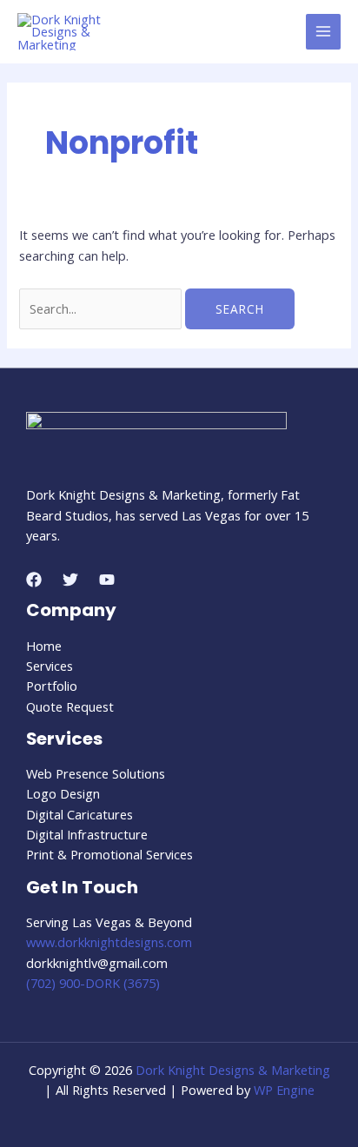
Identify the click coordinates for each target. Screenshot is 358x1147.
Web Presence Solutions (95, 773)
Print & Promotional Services (109, 854)
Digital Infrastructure (87, 834)
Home (44, 645)
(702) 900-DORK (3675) (93, 982)
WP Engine (284, 1089)
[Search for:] (102, 308)
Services (49, 665)
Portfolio (51, 685)
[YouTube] (107, 579)
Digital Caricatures (79, 814)
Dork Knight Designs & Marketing (233, 1069)
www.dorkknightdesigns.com (109, 942)
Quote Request (70, 706)
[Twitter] (70, 579)
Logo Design (63, 793)
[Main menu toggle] (323, 31)
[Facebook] (34, 579)
